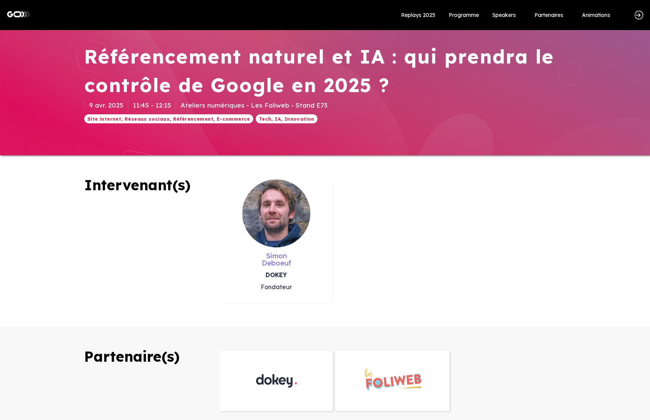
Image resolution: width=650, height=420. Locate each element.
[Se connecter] (638, 15)
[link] (464, 15)
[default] (418, 15)
